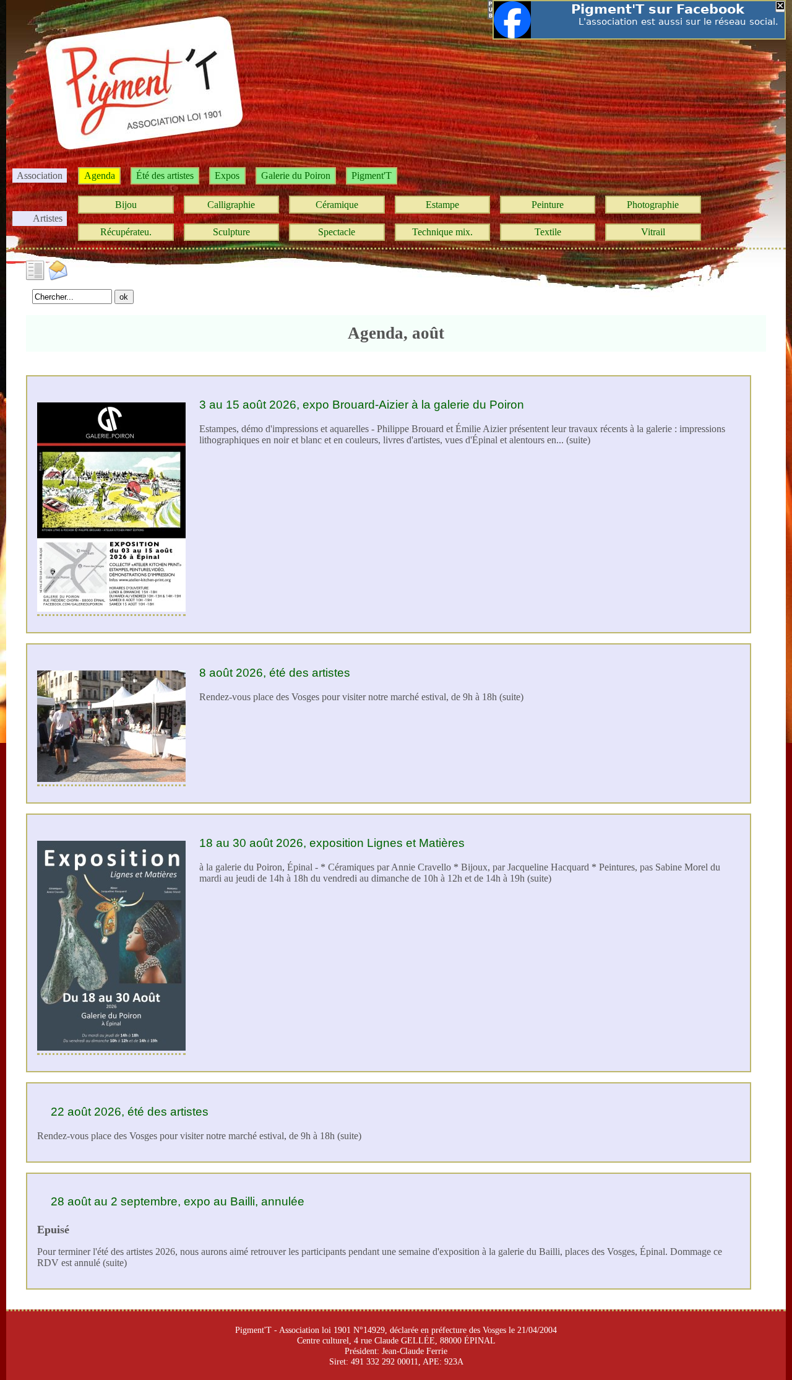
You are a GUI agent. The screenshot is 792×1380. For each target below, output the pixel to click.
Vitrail (653, 232)
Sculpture (231, 232)
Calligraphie (231, 204)
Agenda (100, 175)
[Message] (58, 269)
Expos (227, 175)
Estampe (442, 204)
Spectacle (337, 232)
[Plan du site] (36, 269)
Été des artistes (165, 175)
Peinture (547, 204)
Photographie (652, 204)
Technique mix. (442, 232)
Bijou (126, 204)
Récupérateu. (126, 232)
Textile (548, 232)
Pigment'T (371, 175)
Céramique (337, 204)
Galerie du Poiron (296, 175)
